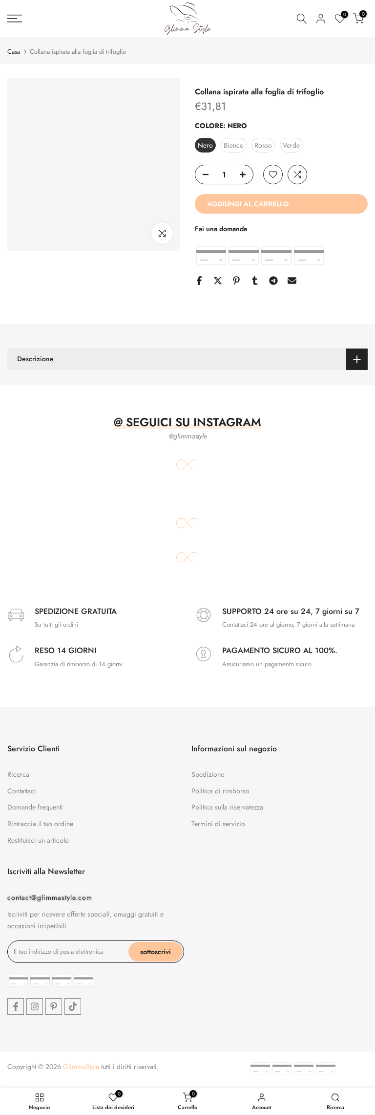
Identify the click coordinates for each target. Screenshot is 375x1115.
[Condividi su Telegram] (273, 280)
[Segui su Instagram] (34, 1006)
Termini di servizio (218, 824)
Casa (13, 51)
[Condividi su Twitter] (217, 280)
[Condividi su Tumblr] (254, 280)
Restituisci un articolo (38, 840)
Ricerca (18, 774)
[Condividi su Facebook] (199, 280)
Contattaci (21, 791)
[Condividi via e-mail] (292, 280)
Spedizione (207, 774)
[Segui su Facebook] (15, 1006)
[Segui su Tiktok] (72, 1006)
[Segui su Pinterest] (53, 1006)
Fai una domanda (221, 229)
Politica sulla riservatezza (227, 807)
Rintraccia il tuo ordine (40, 824)
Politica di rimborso (220, 791)
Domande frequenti (35, 807)
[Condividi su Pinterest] (236, 280)
